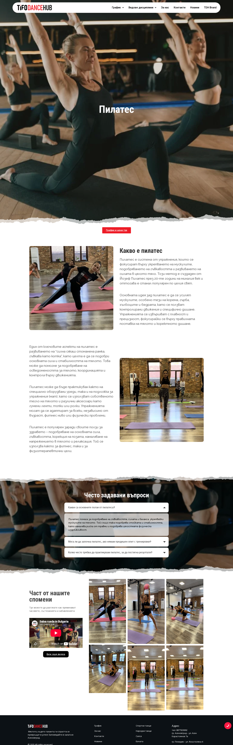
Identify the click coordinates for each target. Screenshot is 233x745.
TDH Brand (210, 7)
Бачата (139, 741)
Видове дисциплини (141, 7)
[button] (118, 7)
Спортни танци (143, 725)
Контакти (179, 7)
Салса (139, 736)
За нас (165, 7)
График (116, 7)
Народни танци (144, 730)
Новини (194, 7)
